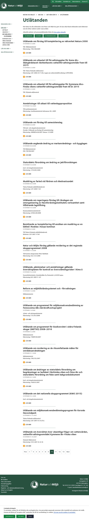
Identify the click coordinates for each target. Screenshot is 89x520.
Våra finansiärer (7, 43)
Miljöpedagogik (6, 52)
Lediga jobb (6, 45)
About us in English (7, 490)
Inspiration (28, 35)
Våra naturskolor (6, 481)
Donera (84, 1)
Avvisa (30, 516)
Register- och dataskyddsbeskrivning (12, 488)
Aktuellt (5, 30)
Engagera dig (6, 24)
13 (63, 452)
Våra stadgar (6, 40)
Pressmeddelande (50, 35)
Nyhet (38, 35)
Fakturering (4, 486)
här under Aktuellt (59, 32)
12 (60, 452)
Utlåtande (63, 35)
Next (68, 452)
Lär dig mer (5, 48)
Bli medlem (58, 1)
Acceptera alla (9, 516)
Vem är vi (5, 32)
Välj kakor (21, 516)
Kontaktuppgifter (6, 484)
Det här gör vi (6, 34)
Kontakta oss (66, 1)
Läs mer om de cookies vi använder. (65, 512)
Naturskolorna (76, 1)
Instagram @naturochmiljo (80, 490)
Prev (25, 452)
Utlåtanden (7, 36)
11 (56, 452)
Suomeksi (4, 492)
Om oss (3, 27)
